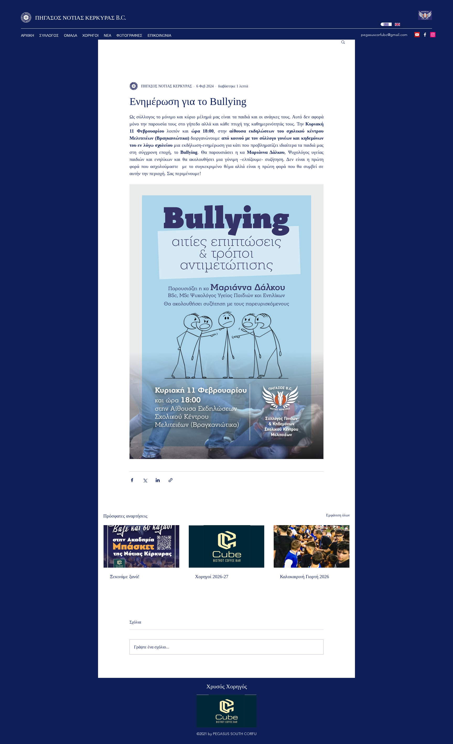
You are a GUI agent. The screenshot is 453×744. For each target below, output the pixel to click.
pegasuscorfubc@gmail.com (384, 34)
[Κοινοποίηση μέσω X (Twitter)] (144, 480)
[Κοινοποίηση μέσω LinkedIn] (157, 480)
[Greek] (386, 24)
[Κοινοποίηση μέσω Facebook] (132, 480)
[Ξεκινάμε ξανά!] (141, 546)
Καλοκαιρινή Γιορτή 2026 (304, 576)
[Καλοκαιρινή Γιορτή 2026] (311, 546)
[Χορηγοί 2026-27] (227, 546)
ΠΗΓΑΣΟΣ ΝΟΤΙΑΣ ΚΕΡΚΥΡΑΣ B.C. (80, 17)
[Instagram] (432, 34)
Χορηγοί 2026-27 (211, 576)
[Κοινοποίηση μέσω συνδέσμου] (170, 480)
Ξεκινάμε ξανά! (124, 576)
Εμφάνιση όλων (338, 515)
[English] (397, 24)
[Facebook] (425, 34)
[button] (70, 35)
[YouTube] (417, 34)
